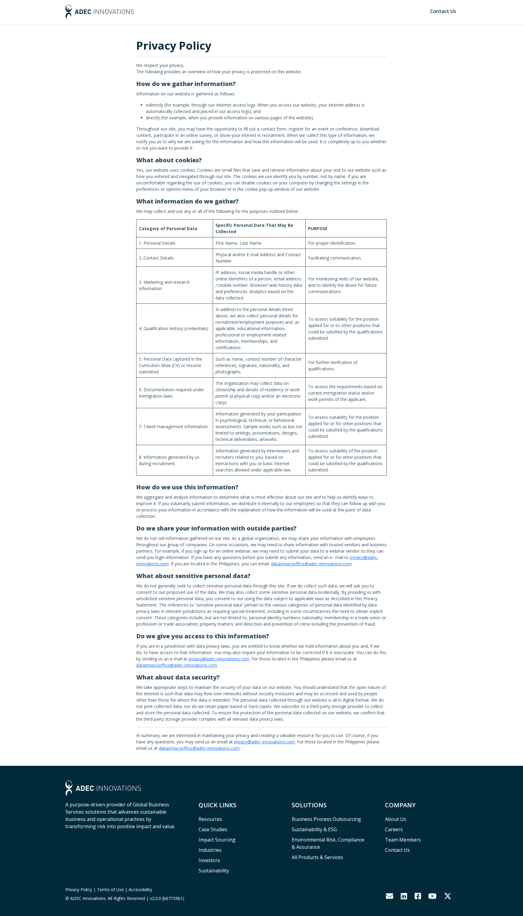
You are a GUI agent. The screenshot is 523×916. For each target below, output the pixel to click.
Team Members (403, 839)
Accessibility (140, 889)
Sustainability (214, 870)
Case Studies (213, 829)
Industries (210, 850)
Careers (394, 829)
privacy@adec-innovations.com (219, 659)
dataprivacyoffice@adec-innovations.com (311, 564)
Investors (209, 860)
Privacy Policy (78, 889)
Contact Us (443, 11)
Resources (210, 819)
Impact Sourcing (217, 839)
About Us (395, 819)
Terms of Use (110, 889)
